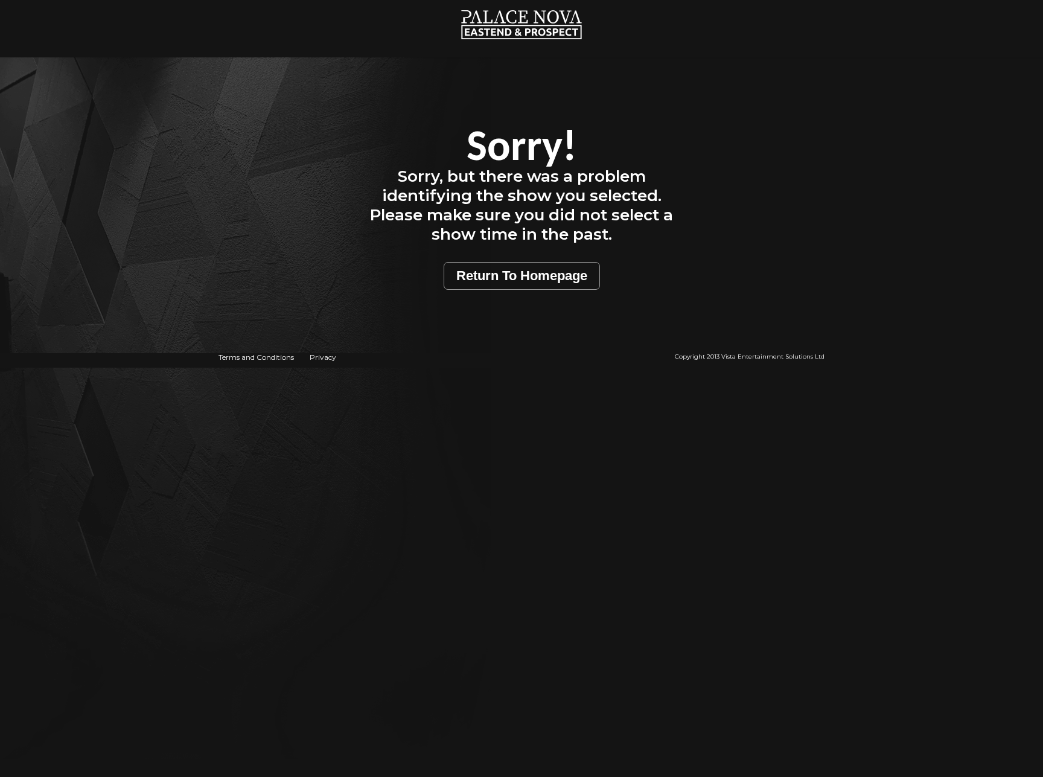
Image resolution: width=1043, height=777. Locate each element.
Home (522, 6)
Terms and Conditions (256, 357)
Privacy (323, 357)
